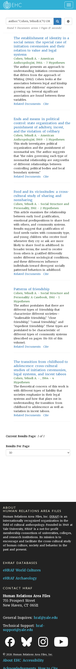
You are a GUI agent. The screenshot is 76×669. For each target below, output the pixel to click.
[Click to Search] (57, 21)
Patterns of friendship (31, 289)
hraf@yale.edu (46, 618)
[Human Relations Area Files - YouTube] (61, 642)
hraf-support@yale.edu (24, 628)
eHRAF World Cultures (22, 570)
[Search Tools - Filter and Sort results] (68, 21)
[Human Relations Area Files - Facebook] (10, 642)
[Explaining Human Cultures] (11, 5)
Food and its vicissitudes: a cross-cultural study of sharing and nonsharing (41, 196)
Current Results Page (20, 436)
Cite (46, 104)
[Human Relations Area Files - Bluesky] (26, 642)
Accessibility (33, 660)
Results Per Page (17, 446)
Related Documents (27, 104)
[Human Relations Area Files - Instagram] (43, 642)
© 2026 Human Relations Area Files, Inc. (28, 654)
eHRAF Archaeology (20, 578)
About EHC (12, 660)
